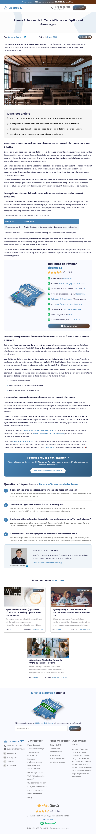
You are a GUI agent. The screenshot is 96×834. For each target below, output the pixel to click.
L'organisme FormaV (36, 786)
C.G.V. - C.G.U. (55, 745)
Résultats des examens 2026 (34, 767)
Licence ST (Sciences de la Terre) (38, 430)
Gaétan (58, 630)
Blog (29, 797)
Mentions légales (57, 762)
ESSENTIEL (38, 590)
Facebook (11, 753)
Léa (10, 630)
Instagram (11, 757)
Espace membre (35, 790)
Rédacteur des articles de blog (47, 563)
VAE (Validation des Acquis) (35, 777)
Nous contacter (34, 794)
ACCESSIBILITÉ (85, 37)
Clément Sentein (15, 37)
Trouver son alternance (33, 753)
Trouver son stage (35, 749)
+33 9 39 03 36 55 (14, 746)
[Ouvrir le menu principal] (89, 7)
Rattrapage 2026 (35, 772)
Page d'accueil (33, 745)
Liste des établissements (34, 760)
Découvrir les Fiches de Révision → (48, 471)
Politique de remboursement (57, 756)
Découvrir (79, 8)
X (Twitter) (11, 766)
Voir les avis (48, 819)
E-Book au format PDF (22, 441)
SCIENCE (62, 641)
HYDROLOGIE (83, 590)
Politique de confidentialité (56, 750)
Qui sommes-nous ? (36, 783)
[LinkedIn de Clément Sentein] (25, 37)
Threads (10, 761)
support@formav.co (16, 749)
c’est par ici (50, 447)
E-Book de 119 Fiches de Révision (48, 433)
